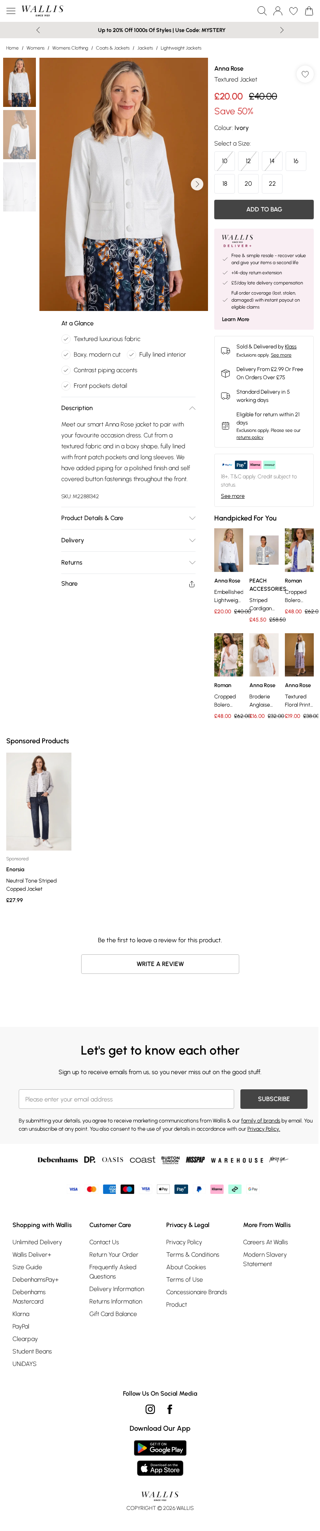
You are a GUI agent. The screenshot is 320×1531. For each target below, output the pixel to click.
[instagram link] (150, 1409)
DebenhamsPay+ (35, 1279)
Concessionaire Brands (196, 1292)
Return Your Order (114, 1254)
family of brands (260, 1120)
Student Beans (32, 1351)
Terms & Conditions (192, 1254)
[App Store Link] (160, 1458)
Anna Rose (229, 68)
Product (176, 1304)
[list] (123, 184)
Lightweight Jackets (181, 48)
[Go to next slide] (197, 184)
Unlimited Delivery (37, 1242)
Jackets (145, 48)
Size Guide (27, 1267)
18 (224, 183)
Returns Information (115, 1301)
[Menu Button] (11, 11)
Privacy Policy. (263, 1129)
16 (296, 161)
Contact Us (104, 1242)
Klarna (20, 1314)
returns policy (249, 437)
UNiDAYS (24, 1364)
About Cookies (186, 1267)
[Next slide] (282, 30)
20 (248, 183)
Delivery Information (116, 1289)
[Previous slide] (38, 30)
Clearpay (25, 1339)
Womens (35, 48)
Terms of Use (184, 1279)
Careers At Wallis (265, 1242)
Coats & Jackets (113, 48)
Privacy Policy (184, 1242)
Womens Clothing (70, 48)
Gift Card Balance (113, 1314)
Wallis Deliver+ (31, 1254)
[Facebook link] (169, 1409)
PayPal (20, 1326)
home (12, 48)
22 (272, 183)
